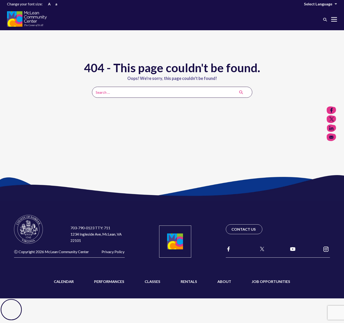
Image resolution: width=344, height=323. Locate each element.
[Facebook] (228, 249)
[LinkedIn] (331, 128)
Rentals (189, 281)
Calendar (64, 281)
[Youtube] (292, 248)
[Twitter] (331, 119)
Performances (109, 281)
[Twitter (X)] (260, 249)
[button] (325, 19)
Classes (152, 281)
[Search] (241, 92)
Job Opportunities (271, 281)
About (224, 281)
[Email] (331, 137)
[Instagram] (326, 248)
